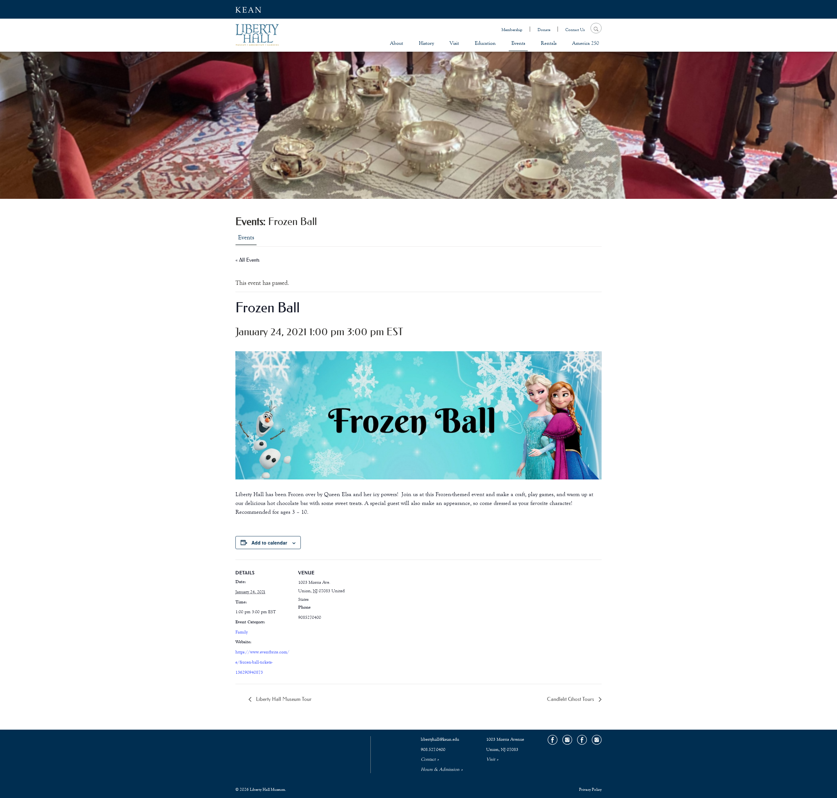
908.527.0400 (433, 750)
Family (241, 632)
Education (485, 43)
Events (518, 43)
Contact (428, 759)
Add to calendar (269, 542)
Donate (544, 29)
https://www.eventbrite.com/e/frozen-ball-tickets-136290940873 (262, 662)
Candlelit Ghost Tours (571, 699)
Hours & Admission (440, 769)
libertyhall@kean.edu (440, 739)
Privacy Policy (590, 789)
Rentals (548, 43)
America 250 (585, 43)
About (396, 43)
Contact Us (575, 29)
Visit (454, 43)
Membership (512, 29)
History (426, 43)
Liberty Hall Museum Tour (283, 699)
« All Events (247, 259)
